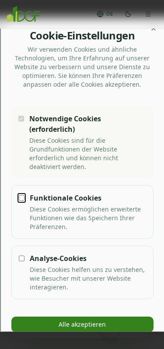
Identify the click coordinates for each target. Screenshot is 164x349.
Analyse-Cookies (57, 258)
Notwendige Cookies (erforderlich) (65, 124)
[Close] (153, 28)
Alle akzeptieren (82, 324)
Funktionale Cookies (65, 198)
